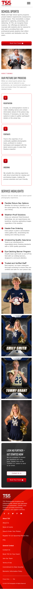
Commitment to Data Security (13, 567)
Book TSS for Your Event (11, 554)
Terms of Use (7, 563)
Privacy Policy (6, 579)
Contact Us (15, 473)
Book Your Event (15, 43)
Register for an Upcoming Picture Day (16, 536)
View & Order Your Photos (12, 531)
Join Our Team (8, 558)
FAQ (4, 540)
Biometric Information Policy (12, 571)
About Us (6, 523)
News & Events (8, 527)
